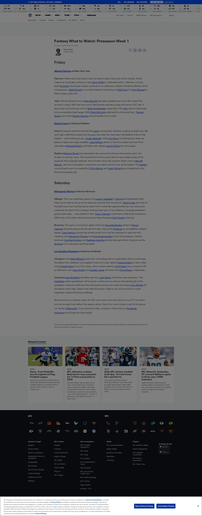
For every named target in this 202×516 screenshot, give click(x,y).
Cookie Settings (40, 513)
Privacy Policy (56, 502)
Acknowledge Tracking (166, 506)
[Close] (198, 506)
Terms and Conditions (94, 500)
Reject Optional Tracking (144, 506)
